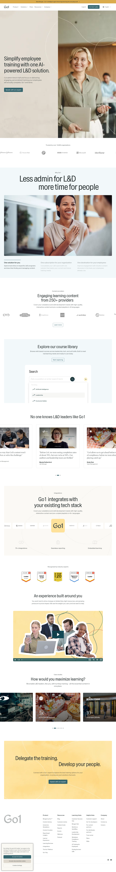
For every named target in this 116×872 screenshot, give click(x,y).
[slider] (54, 659)
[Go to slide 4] (58, 728)
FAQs (87, 841)
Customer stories (62, 822)
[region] (17, 857)
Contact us (104, 822)
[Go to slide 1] (55, 475)
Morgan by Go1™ (47, 819)
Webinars (60, 834)
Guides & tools (61, 825)
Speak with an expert (13, 90)
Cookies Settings (17, 865)
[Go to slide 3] (60, 475)
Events (59, 831)
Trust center (89, 835)
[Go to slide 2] (58, 475)
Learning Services (48, 843)
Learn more (58, 325)
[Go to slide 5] (60, 728)
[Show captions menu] (90, 659)
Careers (103, 825)
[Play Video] (15, 659)
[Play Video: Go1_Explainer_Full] (58, 634)
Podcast (59, 837)
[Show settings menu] (97, 659)
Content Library (47, 822)
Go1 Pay (45, 852)
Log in (84, 7)
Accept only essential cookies (17, 861)
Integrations (46, 846)
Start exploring (58, 360)
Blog (58, 819)
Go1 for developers (91, 822)
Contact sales (93, 7)
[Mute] (93, 659)
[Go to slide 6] (61, 728)
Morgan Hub (75, 824)
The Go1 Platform (48, 849)
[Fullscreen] (101, 659)
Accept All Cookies (17, 856)
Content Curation (48, 830)
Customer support (91, 819)
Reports (59, 828)
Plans (31, 7)
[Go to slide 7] (63, 728)
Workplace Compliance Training (75, 839)
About (102, 819)
